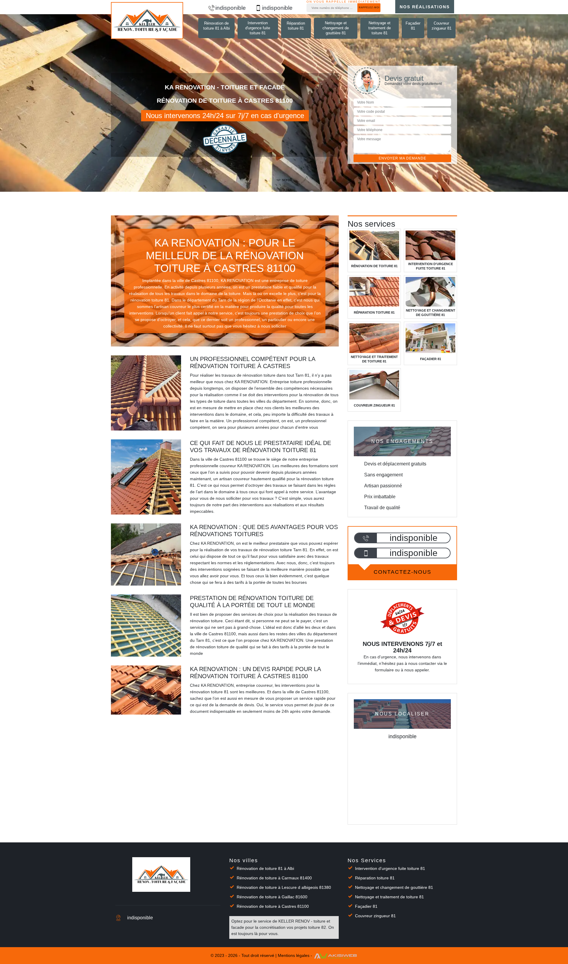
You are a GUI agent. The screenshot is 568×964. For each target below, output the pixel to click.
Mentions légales (293, 955)
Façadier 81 (413, 25)
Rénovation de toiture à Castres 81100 (273, 906)
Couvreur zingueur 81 (441, 25)
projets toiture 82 (310, 927)
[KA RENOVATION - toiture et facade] (147, 20)
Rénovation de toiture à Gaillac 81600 (272, 896)
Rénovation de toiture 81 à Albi (216, 25)
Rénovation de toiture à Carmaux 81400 (274, 878)
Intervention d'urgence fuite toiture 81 (257, 28)
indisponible (230, 8)
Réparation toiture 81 (296, 25)
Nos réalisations (425, 6)
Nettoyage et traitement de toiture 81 (379, 28)
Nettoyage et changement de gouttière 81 (335, 28)
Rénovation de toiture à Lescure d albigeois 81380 (284, 887)
